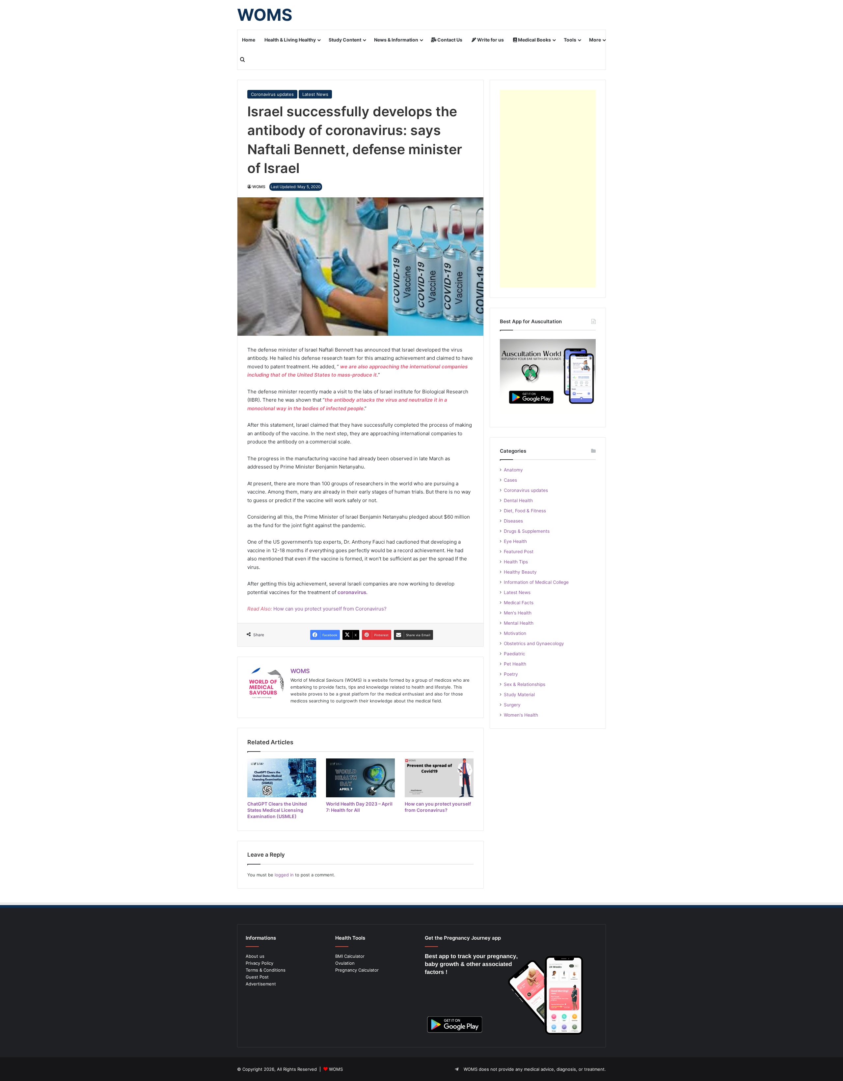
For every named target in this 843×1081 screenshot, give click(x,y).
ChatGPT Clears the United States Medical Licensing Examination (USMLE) (277, 810)
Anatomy (513, 469)
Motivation (515, 633)
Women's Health (521, 715)
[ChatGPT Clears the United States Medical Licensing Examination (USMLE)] (281, 777)
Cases (510, 480)
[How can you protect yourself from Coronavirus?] (439, 777)
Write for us (490, 40)
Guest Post (257, 977)
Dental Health (518, 500)
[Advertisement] (548, 189)
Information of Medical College (536, 582)
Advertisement (261, 983)
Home (248, 40)
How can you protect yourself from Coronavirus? (330, 609)
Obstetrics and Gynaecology (534, 643)
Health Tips (516, 561)
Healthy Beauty (520, 572)
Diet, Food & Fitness (525, 510)
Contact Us (449, 40)
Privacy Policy (259, 963)
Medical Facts (518, 602)
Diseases (513, 521)
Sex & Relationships (524, 684)
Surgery (512, 704)
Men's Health (517, 612)
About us (255, 956)
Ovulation (345, 963)
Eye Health (515, 541)
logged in (284, 874)
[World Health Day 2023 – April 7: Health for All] (360, 777)
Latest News (315, 94)
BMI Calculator (350, 956)
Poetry (511, 674)
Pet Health (515, 664)
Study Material (519, 694)
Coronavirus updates (272, 94)
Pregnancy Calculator (357, 970)
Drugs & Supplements (527, 531)
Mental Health (518, 623)
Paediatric (514, 653)
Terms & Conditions (266, 970)
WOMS (258, 186)
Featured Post (518, 551)
